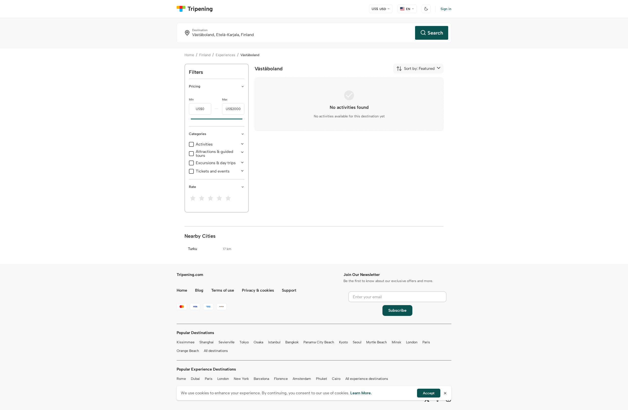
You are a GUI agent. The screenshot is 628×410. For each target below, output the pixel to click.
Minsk (396, 342)
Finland (204, 55)
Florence (281, 379)
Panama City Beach (318, 342)
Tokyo (244, 342)
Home (189, 55)
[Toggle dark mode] (426, 8)
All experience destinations (366, 379)
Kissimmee (186, 342)
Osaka (258, 342)
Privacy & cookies (258, 290)
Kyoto (343, 342)
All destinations (216, 351)
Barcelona (261, 379)
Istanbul (274, 342)
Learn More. (361, 393)
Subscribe (397, 310)
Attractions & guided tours (214, 154)
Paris (426, 342)
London (412, 342)
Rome (181, 379)
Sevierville (227, 342)
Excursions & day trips (216, 163)
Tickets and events (213, 171)
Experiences (225, 55)
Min (191, 99)
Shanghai (206, 342)
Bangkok (292, 342)
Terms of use (222, 290)
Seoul (357, 342)
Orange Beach (188, 351)
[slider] (189, 119)
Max (224, 99)
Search (435, 33)
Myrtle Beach (376, 342)
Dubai (195, 379)
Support (289, 290)
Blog (199, 290)
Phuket (321, 379)
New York (241, 379)
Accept (428, 393)
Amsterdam (302, 379)
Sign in (446, 9)
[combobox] (415, 69)
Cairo (336, 379)
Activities (204, 144)
